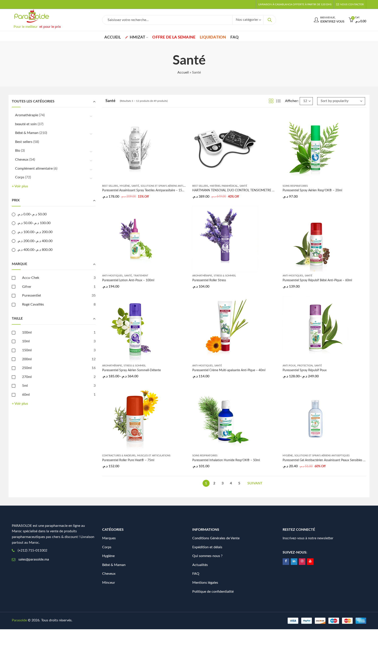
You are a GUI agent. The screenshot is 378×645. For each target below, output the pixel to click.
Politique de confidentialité (213, 591)
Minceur (108, 582)
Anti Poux (289, 365)
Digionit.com (88, 620)
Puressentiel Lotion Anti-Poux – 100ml (128, 280)
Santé (135, 186)
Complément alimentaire (34, 168)
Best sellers (110, 186)
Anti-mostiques (112, 275)
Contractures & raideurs (118, 455)
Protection (305, 365)
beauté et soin (26, 124)
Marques (109, 538)
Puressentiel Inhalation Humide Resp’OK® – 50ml (226, 460)
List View (278, 100)
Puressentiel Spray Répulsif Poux (305, 370)
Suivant (254, 483)
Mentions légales (205, 582)
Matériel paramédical (224, 186)
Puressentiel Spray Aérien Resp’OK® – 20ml (312, 190)
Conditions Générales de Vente (216, 538)
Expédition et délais (207, 547)
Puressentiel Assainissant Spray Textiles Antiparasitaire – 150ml (144, 190)
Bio (17, 150)
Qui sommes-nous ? (207, 556)
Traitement (140, 275)
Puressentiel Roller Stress (209, 280)
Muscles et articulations (153, 455)
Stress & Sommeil (225, 275)
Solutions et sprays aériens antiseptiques (168, 186)
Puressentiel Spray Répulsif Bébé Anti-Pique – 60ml (317, 280)
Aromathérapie (202, 275)
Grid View (271, 100)
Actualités (200, 565)
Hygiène (125, 186)
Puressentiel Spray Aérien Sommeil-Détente (131, 370)
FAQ (195, 573)
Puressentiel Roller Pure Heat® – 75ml (128, 460)
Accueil (183, 72)
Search (269, 20)
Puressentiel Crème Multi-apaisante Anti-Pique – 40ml (228, 370)
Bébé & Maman (26, 133)
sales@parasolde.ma (33, 559)
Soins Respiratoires (295, 186)
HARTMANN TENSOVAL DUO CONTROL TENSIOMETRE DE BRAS (238, 190)
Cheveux (21, 159)
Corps (19, 177)
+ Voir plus (20, 186)
